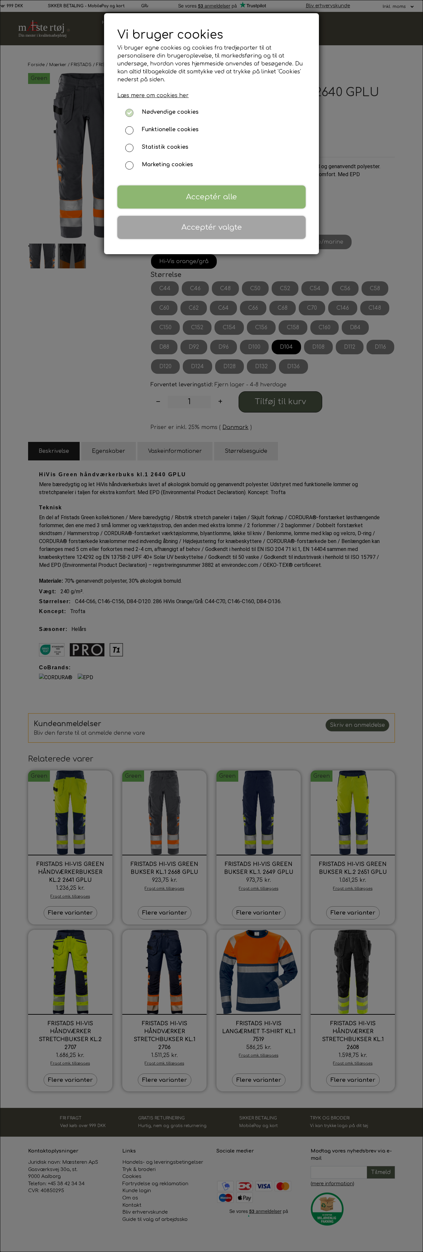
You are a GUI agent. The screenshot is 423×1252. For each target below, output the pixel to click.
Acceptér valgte (211, 227)
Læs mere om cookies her (153, 95)
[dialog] (211, 626)
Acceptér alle (211, 197)
